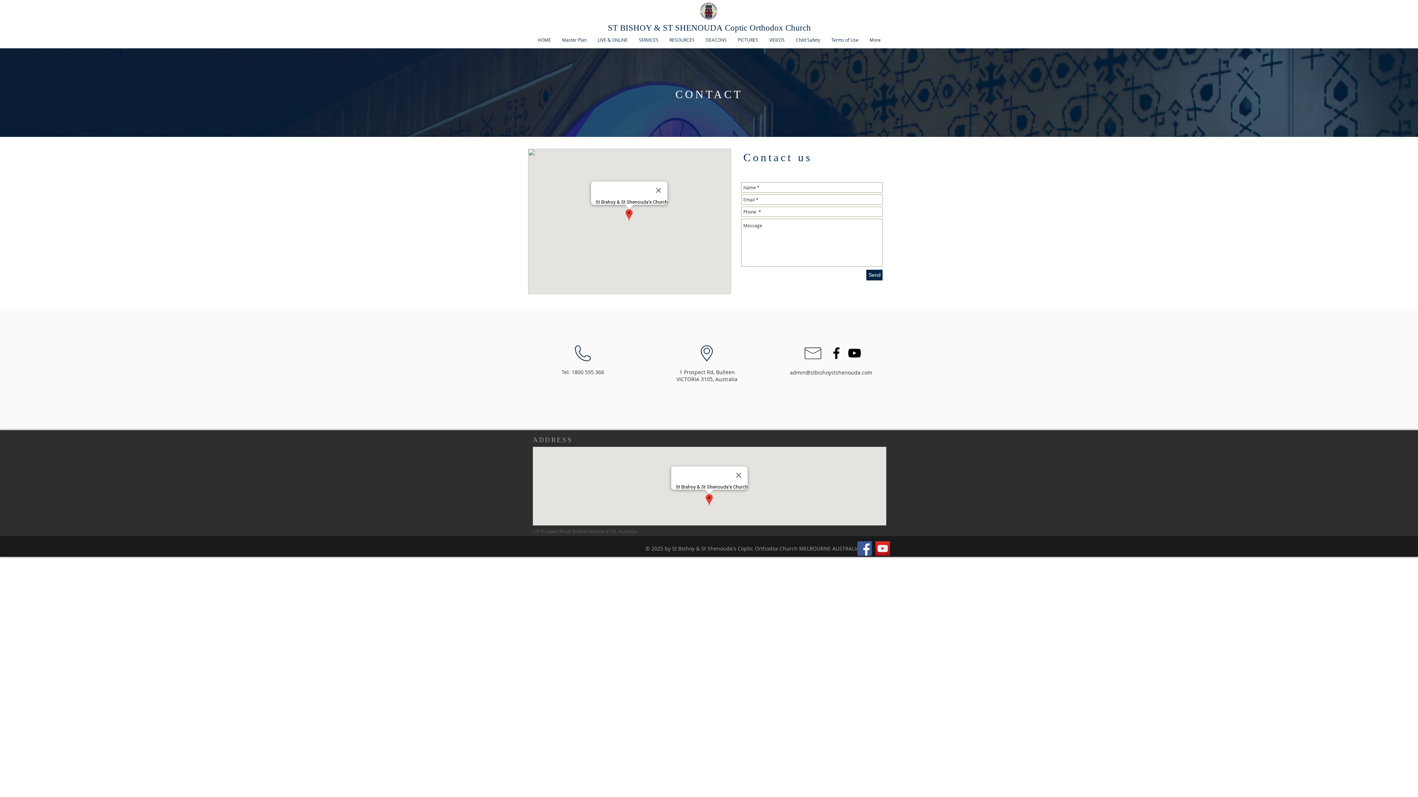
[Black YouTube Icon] (854, 353)
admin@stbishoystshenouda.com (831, 372)
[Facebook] (864, 548)
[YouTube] (883, 548)
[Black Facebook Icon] (836, 353)
